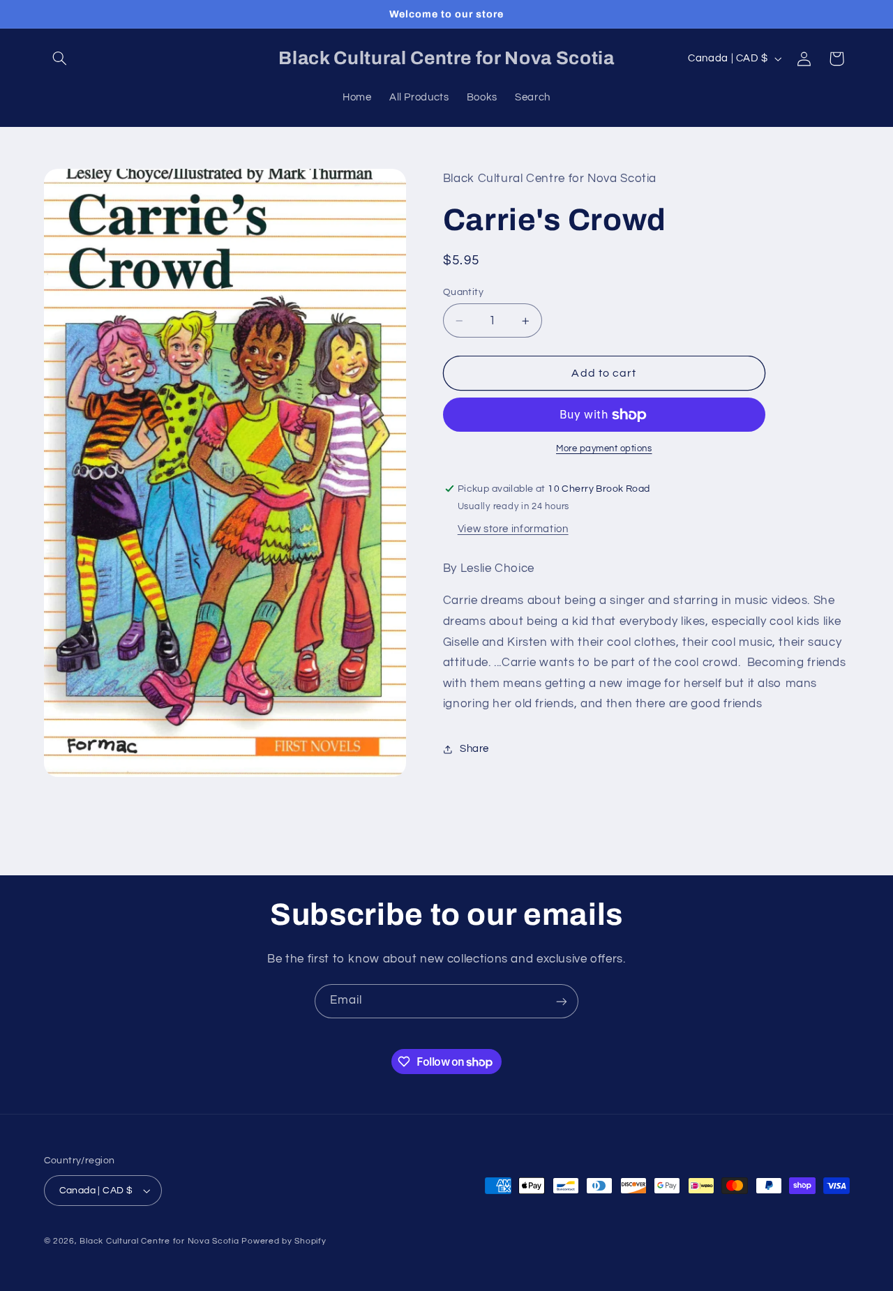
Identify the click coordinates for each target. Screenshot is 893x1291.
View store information (513, 529)
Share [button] (474, 749)
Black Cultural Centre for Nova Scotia (159, 1241)
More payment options (604, 449)
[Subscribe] (562, 1001)
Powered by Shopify (283, 1241)
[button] (60, 59)
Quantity (463, 292)
